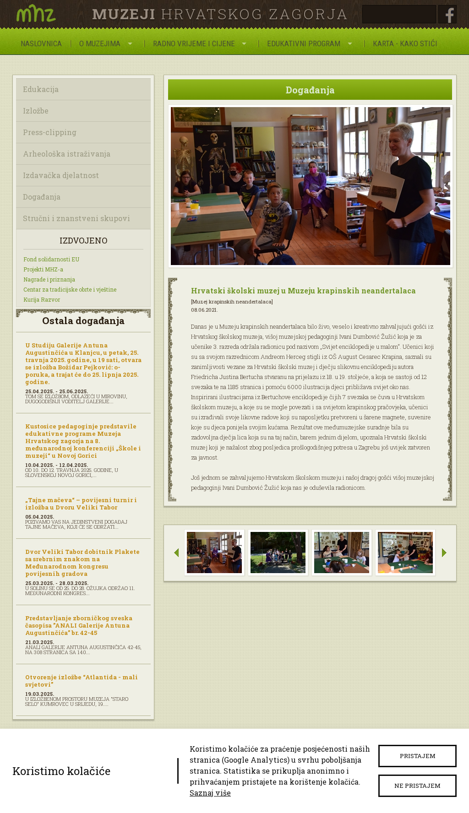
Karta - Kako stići (405, 43)
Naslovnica (41, 43)
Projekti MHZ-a (43, 269)
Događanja (41, 196)
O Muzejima (99, 43)
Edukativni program (303, 43)
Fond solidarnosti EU (51, 259)
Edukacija (41, 89)
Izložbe (36, 110)
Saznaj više (210, 792)
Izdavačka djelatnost (61, 175)
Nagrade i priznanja (49, 279)
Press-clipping (49, 132)
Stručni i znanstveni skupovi (76, 218)
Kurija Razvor (41, 299)
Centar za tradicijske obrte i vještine (69, 289)
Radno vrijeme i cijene (194, 43)
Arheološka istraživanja (66, 153)
